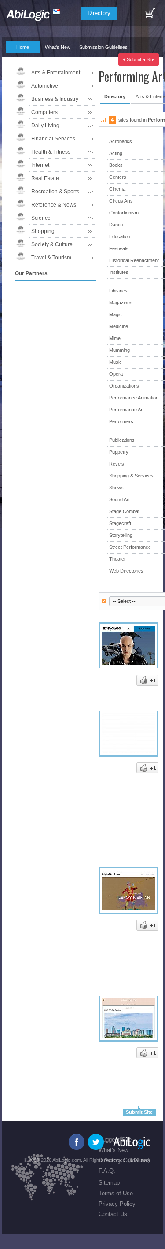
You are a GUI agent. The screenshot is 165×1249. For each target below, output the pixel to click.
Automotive (44, 86)
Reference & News (53, 205)
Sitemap (109, 1182)
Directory (99, 13)
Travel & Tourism (51, 258)
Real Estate (45, 178)
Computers (44, 112)
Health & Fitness (50, 152)
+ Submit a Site (138, 59)
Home (22, 47)
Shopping (43, 231)
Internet (40, 165)
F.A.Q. (18, 59)
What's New (57, 47)
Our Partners (54, 59)
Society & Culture (52, 244)
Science (41, 218)
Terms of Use (116, 1193)
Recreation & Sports (55, 191)
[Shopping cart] (150, 13)
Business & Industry (54, 99)
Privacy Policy (117, 1204)
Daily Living (45, 125)
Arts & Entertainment (55, 73)
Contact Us (113, 1214)
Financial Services (53, 139)
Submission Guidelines (103, 47)
